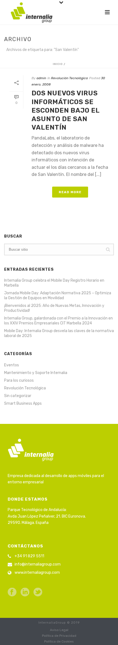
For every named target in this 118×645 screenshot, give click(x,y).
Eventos (11, 365)
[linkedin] (25, 592)
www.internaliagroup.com (37, 572)
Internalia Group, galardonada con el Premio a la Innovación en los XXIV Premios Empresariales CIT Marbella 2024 (58, 321)
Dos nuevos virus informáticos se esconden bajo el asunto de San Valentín (66, 110)
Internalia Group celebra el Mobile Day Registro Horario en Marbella (54, 283)
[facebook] (12, 592)
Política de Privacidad (59, 636)
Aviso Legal (59, 630)
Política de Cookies (59, 641)
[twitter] (37, 592)
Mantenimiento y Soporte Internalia (35, 372)
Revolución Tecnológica (69, 78)
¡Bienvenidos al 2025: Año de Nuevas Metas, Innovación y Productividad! (54, 308)
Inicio (58, 64)
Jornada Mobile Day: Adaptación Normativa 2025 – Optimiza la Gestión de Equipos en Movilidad (57, 295)
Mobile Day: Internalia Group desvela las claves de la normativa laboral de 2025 (59, 333)
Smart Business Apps (23, 403)
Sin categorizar (17, 395)
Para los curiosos (19, 380)
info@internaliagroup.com (38, 564)
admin (41, 78)
